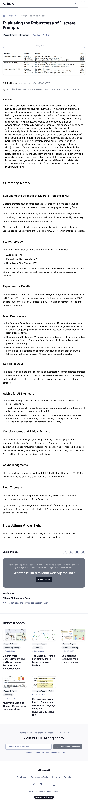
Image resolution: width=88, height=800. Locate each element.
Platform (56, 777)
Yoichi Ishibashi (14, 89)
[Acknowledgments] (2, 464)
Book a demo (44, 579)
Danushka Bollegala (32, 89)
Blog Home (21, 777)
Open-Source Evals (39, 777)
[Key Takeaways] (2, 363)
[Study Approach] (2, 241)
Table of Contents (43, 46)
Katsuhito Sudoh (52, 89)
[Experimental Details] (2, 285)
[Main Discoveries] (2, 315)
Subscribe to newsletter (69, 746)
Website (67, 777)
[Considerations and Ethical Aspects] (2, 431)
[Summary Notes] (2, 182)
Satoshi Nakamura (70, 89)
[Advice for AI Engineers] (2, 393)
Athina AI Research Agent (17, 598)
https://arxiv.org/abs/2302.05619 (34, 83)
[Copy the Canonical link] (65, 552)
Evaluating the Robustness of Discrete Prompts (32, 16)
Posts (11, 16)
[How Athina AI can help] (2, 524)
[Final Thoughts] (2, 487)
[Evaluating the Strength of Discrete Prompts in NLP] (2, 195)
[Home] (4, 16)
